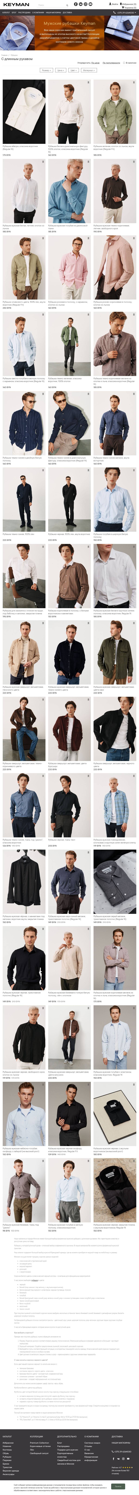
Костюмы (7, 1449)
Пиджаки (7, 1460)
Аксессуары (8, 1474)
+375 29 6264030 (122, 1451)
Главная (4, 55)
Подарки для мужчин (67, 1449)
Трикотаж (7, 1467)
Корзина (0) (130, 7)
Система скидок (92, 1442)
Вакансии (89, 1453)
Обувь (6, 1453)
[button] (124, 12)
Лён (32, 1449)
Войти (115, 4)
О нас (87, 1449)
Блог (14, 12)
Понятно (118, 1486)
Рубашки (14, 55)
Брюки (6, 1463)
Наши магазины (53, 12)
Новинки (7, 1446)
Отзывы (88, 1446)
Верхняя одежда (11, 1470)
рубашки (34, 1280)
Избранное (8, 1442)
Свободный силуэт (39, 1453)
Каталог (6, 12)
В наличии (131, 63)
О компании (38, 12)
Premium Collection (39, 1442)
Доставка (67, 12)
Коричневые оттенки (40, 1446)
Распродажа (24, 12)
